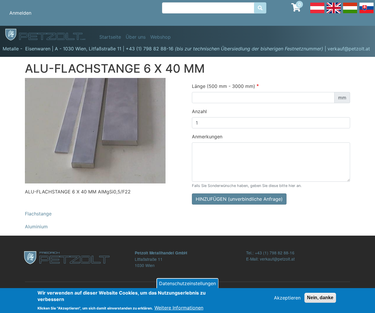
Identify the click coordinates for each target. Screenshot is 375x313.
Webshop (160, 37)
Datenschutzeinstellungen (187, 283)
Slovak (366, 13)
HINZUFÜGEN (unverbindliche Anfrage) (239, 199)
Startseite (110, 37)
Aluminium (36, 226)
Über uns (136, 37)
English (334, 13)
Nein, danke (320, 297)
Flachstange (38, 214)
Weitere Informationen (178, 308)
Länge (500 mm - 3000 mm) (223, 86)
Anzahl (199, 111)
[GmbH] (49, 35)
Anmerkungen (207, 137)
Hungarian (350, 13)
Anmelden (20, 13)
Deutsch (317, 13)
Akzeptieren (287, 298)
